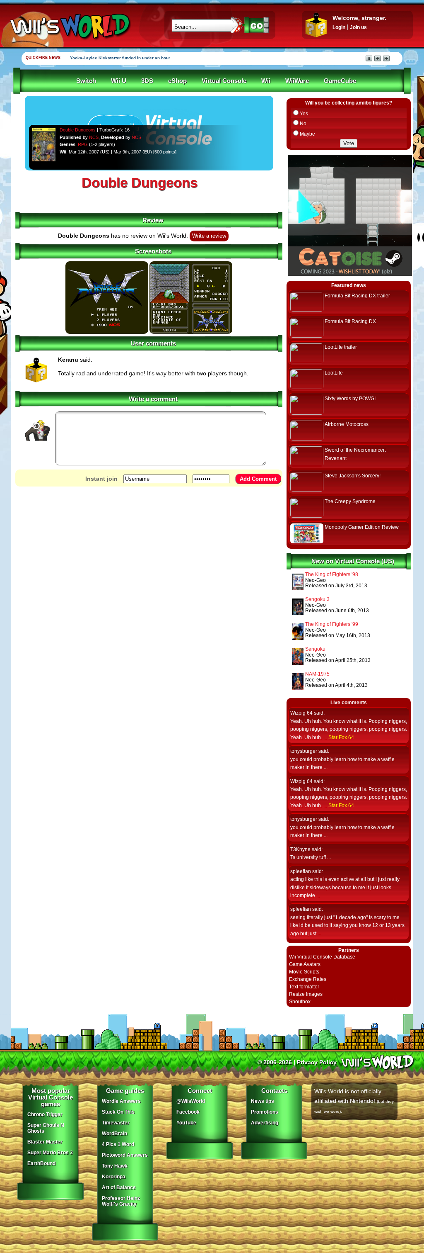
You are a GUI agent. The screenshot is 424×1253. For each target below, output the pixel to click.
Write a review (209, 236)
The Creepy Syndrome (350, 501)
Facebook (188, 1112)
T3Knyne (300, 849)
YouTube (186, 1123)
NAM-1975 (317, 674)
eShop (177, 81)
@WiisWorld (190, 1101)
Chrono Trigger (45, 1114)
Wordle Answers (121, 1101)
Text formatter (304, 987)
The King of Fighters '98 (331, 574)
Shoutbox (300, 1002)
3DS (147, 81)
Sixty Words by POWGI (350, 398)
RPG (83, 144)
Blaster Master (45, 1142)
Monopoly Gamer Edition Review (362, 527)
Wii (265, 81)
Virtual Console (224, 81)
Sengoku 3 (317, 599)
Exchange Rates (307, 979)
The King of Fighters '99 (331, 624)
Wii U (118, 81)
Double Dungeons (78, 129)
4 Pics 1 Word (118, 1144)
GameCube (340, 81)
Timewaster (116, 1123)
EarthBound (41, 1163)
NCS (94, 137)
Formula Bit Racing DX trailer (357, 296)
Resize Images (306, 994)
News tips (262, 1101)
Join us (358, 27)
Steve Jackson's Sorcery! (353, 476)
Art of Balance (119, 1187)
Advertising (264, 1123)
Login (338, 27)
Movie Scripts (304, 972)
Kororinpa (113, 1177)
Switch (86, 81)
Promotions (264, 1112)
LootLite (334, 373)
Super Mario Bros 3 (50, 1153)
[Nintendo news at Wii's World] (69, 26)
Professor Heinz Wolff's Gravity (121, 1201)
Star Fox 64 (341, 737)
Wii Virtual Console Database (322, 957)
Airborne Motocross (347, 424)
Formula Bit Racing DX (350, 321)
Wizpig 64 (301, 713)
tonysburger (303, 751)
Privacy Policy (317, 1062)
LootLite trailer (341, 347)
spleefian (300, 871)
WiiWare (297, 81)
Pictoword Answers (125, 1155)
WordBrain (114, 1133)
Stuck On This (118, 1112)
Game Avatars (304, 964)
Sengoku (315, 649)
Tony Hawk (115, 1166)
